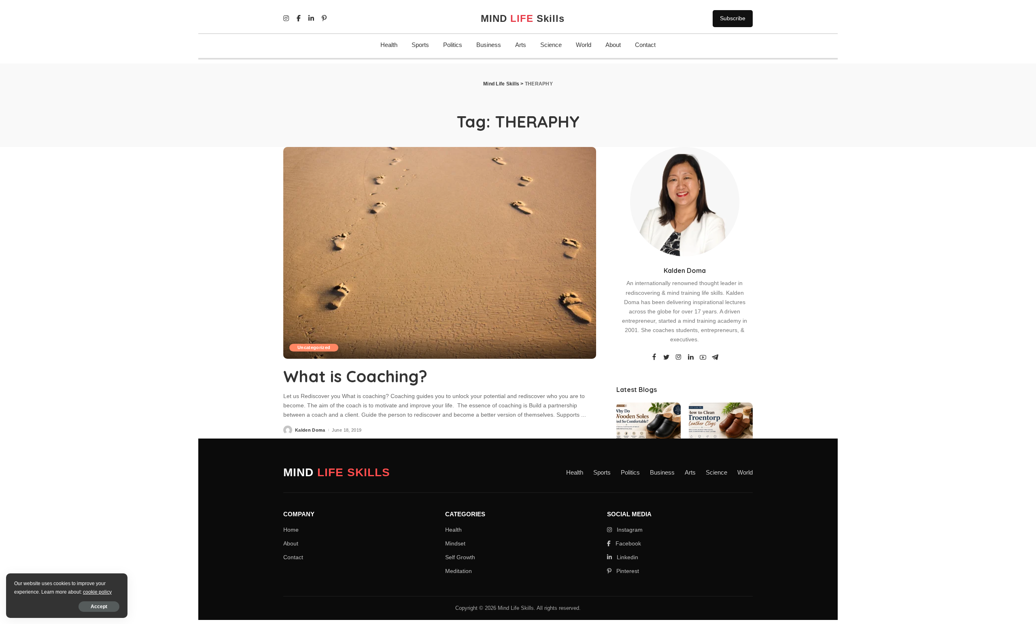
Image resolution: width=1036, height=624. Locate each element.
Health (388, 44)
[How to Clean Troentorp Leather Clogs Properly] (721, 427)
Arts (520, 44)
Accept (99, 606)
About (613, 44)
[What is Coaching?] (439, 252)
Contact (645, 44)
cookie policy (97, 592)
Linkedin (626, 557)
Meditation (458, 571)
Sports (420, 44)
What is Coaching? (355, 376)
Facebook (627, 543)
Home (291, 529)
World (583, 44)
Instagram (629, 529)
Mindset (455, 543)
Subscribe (732, 18)
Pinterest (627, 571)
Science (551, 44)
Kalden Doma (310, 430)
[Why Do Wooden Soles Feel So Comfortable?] (648, 427)
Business (488, 44)
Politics (452, 44)
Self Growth (460, 557)
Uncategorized (313, 347)
